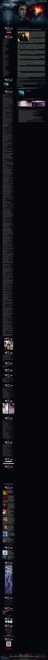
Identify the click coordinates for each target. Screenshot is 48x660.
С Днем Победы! (5, 131)
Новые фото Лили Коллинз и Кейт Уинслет (8, 183)
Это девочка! (4, 218)
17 (5, 604)
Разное (4, 76)
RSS (45, 1)
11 (6, 603)
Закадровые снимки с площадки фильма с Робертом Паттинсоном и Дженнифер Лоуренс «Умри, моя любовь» (8, 187)
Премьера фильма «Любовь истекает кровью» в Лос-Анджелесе (7, 235)
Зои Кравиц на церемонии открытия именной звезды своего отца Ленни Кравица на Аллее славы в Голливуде (8, 225)
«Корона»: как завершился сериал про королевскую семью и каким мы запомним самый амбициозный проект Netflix (8, 335)
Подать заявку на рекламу (9, 414)
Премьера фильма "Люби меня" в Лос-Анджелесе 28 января (7, 139)
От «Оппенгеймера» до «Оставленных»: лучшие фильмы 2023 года (8, 324)
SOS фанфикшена (5, 390)
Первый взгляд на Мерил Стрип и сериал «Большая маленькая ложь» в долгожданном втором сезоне (31, 117)
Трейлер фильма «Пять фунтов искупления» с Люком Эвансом (6, 202)
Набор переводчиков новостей (6, 356)
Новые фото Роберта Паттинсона (7, 220)
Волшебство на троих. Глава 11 (6, 446)
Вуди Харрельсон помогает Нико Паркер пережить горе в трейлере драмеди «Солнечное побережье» (8, 294)
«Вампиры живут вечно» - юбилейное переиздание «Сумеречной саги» (7, 137)
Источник (18, 79)
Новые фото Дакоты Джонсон (6, 277)
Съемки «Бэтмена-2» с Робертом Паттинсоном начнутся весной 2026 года (7, 120)
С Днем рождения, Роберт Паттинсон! (7, 130)
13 (8, 603)
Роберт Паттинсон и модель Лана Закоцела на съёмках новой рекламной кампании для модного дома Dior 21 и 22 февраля (8, 255)
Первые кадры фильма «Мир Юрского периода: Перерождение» (7, 178)
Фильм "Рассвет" (5, 43)
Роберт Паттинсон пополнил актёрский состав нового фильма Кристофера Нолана (8, 153)
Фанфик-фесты (5, 378)
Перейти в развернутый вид (8, 484)
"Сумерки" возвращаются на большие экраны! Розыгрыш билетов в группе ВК (7, 98)
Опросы (4, 53)
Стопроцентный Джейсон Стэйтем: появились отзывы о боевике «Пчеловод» (8, 307)
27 (8, 605)
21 (9, 604)
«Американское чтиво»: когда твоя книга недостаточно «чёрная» (8, 260)
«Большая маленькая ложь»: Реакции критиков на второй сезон (26, 112)
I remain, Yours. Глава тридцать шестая (7, 454)
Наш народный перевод (6, 381)
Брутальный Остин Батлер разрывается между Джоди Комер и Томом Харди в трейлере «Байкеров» (8, 241)
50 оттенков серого (5, 61)
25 (6, 605)
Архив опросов (10, 615)
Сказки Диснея (5, 63)
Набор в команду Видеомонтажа (7, 355)
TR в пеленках (5, 69)
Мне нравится (20, 81)
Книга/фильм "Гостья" (5, 44)
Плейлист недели (5, 70)
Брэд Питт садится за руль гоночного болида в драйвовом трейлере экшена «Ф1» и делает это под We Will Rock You (8, 191)
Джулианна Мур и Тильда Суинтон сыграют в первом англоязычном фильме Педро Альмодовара (8, 284)
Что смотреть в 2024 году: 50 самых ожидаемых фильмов (7, 319)
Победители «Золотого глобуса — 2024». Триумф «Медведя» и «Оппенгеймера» (8, 313)
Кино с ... (4, 68)
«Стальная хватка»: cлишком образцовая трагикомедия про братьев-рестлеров (8, 302)
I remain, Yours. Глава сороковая (7, 450)
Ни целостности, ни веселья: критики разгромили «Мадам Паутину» (7, 267)
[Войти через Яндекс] (8, 32)
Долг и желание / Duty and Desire (7, 427)
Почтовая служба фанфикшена (6, 394)
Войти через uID (8, 30)
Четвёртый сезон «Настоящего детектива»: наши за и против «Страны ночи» (8, 244)
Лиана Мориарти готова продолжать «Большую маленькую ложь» (26, 118)
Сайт (3, 52)
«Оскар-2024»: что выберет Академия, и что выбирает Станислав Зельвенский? (8, 232)
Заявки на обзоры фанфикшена (7, 396)
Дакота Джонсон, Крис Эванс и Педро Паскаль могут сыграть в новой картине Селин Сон (7, 272)
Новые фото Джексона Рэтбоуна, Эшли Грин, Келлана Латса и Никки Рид (7, 196)
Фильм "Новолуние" (5, 41)
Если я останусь (5, 62)
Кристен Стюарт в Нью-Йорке (6, 227)
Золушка (4, 59)
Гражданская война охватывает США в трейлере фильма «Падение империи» (7, 281)
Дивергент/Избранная (24, 79)
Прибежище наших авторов (6, 392)
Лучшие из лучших (5, 391)
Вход (43, 1)
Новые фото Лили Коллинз (6, 161)
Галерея (4, 46)
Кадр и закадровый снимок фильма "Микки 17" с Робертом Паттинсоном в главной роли (8, 163)
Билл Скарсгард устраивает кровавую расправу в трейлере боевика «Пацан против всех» (8, 248)
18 (6, 604)
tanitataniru (13, 636)
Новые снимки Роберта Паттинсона (7, 142)
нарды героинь (34, 79)
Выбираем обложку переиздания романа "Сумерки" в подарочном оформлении (8, 100)
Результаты (7, 615)
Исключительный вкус (5, 433)
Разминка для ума (5, 71)
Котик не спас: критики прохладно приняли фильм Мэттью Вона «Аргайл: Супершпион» (8, 280)
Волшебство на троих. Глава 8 (6, 452)
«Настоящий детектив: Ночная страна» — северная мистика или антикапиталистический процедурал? (8, 298)
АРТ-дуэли (4, 75)
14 (9, 603)
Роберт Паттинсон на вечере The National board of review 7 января (8, 144)
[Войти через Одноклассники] (10, 32)
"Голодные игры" (5, 54)
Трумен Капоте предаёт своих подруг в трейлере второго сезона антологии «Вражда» (7, 317)
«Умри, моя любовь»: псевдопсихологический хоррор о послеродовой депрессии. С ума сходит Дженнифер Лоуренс (7, 125)
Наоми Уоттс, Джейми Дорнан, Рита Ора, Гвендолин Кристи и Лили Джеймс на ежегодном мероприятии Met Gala (8, 211)
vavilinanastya (4, 636)
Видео (4, 51)
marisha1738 (10, 636)
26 (7, 605)
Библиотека (4, 50)
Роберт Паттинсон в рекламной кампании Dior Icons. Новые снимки (8, 168)
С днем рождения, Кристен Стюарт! (7, 219)
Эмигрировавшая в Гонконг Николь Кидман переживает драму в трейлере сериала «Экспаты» (8, 331)
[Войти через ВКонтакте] (7, 32)
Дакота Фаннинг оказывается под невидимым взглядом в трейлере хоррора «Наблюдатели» (8, 243)
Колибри (4, 420)
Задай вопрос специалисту (6, 382)
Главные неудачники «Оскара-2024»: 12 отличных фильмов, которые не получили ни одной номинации (8, 234)
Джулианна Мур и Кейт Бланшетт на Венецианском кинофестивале (7, 184)
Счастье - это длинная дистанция (7, 429)
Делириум (4, 58)
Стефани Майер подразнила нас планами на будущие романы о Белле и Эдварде (8, 102)
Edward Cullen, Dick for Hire (6, 432)
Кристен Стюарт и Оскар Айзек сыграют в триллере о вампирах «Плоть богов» (8, 213)
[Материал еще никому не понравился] (17, 81)
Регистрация (41, 1)
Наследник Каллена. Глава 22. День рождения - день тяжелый (7, 445)
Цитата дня (4, 67)
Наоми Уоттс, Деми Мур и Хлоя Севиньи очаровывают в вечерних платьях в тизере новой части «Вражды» (8, 329)
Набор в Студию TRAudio (6, 357)
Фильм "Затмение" (5, 42)
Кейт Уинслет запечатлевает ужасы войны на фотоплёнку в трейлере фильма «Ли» (8, 215)
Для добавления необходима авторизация (9, 483)
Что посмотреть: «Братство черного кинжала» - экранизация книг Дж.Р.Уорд (7, 118)
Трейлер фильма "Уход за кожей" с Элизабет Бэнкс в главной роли (7, 193)
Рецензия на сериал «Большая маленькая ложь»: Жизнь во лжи (26, 115)
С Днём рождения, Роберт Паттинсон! (7, 208)
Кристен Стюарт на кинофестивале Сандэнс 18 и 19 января (7, 296)
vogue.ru (28, 77)
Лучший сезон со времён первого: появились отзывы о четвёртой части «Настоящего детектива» (7, 315)
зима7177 (7, 636)
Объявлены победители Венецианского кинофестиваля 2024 (7, 182)
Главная (38, 1)
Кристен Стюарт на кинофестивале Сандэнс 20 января (7, 292)
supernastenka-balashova (10, 635)
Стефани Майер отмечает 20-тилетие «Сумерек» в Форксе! (7, 105)
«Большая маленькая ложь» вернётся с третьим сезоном (25, 119)
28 (9, 605)
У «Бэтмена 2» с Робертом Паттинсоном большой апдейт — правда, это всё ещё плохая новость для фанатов (8, 189)
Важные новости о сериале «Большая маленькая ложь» (25, 114)
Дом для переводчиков (5, 393)
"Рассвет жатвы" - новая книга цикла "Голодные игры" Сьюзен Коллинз (7, 134)
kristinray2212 (5, 635)
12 (7, 603)
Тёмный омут (4, 428)
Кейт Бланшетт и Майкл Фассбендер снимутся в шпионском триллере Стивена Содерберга (8, 289)
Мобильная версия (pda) (24, 657)
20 (8, 604)
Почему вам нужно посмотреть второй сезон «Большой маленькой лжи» (27, 111)
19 (7, 604)
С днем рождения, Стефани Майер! (7, 148)
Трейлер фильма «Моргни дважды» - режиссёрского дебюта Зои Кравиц (7, 216)
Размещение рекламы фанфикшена (8, 544)
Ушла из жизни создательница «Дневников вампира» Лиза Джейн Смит (8, 136)
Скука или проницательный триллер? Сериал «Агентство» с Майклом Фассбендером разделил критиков (7, 155)
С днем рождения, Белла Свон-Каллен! (7, 177)
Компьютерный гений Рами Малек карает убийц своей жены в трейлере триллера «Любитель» (8, 151)
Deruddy (29, 79)
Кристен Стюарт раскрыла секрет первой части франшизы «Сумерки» (8, 258)
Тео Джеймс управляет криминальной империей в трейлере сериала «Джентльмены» (7, 251)
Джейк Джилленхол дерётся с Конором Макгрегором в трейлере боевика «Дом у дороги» (7, 287)
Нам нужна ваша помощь (6, 194)
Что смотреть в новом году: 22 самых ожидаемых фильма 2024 (7, 311)
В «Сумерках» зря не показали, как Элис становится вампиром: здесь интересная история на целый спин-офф (8, 110)
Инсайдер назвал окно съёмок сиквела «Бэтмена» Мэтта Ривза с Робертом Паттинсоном (7, 322)
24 (5, 605)
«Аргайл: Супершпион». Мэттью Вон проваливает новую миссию (7, 264)
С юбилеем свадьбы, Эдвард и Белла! (28, 90)
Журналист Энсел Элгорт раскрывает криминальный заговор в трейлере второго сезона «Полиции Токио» (8, 309)
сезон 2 (32, 79)
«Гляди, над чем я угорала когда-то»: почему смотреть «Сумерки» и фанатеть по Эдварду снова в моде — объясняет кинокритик (8, 116)
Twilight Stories (4, 431)
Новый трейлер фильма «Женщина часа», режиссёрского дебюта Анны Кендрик (8, 172)
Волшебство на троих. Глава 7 (6, 453)
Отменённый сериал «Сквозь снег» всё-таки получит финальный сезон (8, 223)
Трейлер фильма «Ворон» (6, 226)
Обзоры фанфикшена (5, 395)
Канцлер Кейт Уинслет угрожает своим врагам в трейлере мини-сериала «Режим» (8, 276)
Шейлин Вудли (37, 79)
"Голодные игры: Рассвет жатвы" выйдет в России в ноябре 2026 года (8, 103)
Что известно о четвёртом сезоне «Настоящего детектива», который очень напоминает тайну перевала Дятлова (7, 326)
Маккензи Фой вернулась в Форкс (7, 97)
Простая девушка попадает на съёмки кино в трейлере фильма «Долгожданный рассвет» (8, 274)
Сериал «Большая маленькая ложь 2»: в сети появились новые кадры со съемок (28, 113)
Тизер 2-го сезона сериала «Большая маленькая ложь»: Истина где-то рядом (28, 116)
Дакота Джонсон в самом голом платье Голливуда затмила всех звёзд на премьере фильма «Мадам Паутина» (8, 270)
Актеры (4, 45)
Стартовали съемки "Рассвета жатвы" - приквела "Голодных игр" (7, 121)
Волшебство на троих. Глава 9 (6, 451)
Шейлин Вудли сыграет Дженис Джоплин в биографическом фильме (8, 180)
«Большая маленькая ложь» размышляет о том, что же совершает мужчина (28, 110)
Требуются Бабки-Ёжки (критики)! (7, 358)
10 (5, 603)
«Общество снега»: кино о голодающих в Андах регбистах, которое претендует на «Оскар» (8, 300)
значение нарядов (41, 79)
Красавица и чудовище (6, 60)
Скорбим (4, 221)
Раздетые (4, 430)
